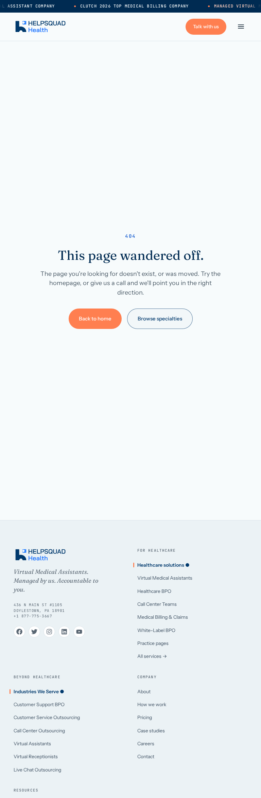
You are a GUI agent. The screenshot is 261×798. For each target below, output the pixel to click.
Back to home (95, 318)
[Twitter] (34, 631)
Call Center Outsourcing (39, 731)
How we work (151, 704)
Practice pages (153, 643)
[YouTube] (79, 631)
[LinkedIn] (64, 631)
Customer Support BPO (39, 704)
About (144, 691)
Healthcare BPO (154, 591)
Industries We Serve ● (39, 691)
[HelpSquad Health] (40, 26)
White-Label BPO (156, 630)
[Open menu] (240, 26)
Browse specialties (160, 318)
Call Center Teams (157, 604)
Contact (145, 756)
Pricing (144, 717)
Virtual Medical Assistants (164, 578)
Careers (145, 744)
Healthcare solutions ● (163, 565)
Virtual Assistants (32, 744)
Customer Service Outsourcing (47, 717)
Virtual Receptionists (36, 756)
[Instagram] (49, 631)
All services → (152, 656)
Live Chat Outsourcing (37, 770)
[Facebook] (19, 631)
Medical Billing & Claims (162, 617)
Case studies (151, 731)
